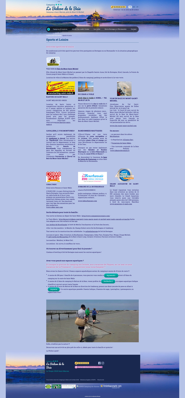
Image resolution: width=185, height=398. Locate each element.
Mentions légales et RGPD (88, 380)
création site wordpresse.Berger (92, 396)
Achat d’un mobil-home (80, 29)
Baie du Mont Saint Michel (67, 69)
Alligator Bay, (128, 140)
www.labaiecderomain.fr (120, 150)
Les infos (97, 29)
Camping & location (60, 29)
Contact (133, 29)
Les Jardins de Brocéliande (56, 225)
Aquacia (53, 289)
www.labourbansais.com (87, 201)
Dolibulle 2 (108, 281)
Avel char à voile (86, 98)
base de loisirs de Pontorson (92, 158)
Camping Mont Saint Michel (48, 29)
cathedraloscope (91, 231)
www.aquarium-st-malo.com (121, 204)
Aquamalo (111, 275)
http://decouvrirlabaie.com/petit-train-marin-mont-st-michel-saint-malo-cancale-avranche (94, 219)
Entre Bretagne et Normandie (116, 29)
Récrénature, (115, 136)
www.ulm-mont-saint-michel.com (123, 126)
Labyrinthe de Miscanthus (58, 237)
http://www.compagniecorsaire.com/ (96, 216)
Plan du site (100, 380)
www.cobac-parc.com (54, 207)
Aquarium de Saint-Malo (121, 143)
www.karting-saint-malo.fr (58, 123)
